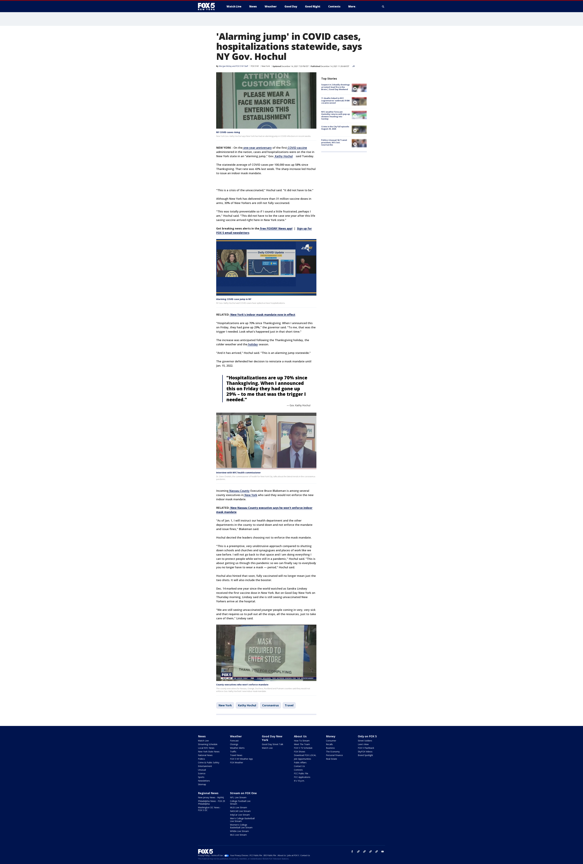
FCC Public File (301, 773)
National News (205, 755)
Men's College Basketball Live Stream (242, 820)
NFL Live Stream (238, 797)
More (351, 6)
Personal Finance (334, 755)
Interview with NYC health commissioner (238, 472)
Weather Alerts (237, 747)
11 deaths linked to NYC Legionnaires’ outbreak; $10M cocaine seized (335, 100)
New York (266, 66)
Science (201, 773)
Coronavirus (270, 705)
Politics (201, 758)
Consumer (331, 740)
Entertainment (205, 766)
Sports (201, 777)
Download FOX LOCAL (305, 755)
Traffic (233, 751)
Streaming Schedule (207, 744)
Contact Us (299, 766)
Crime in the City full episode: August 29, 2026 (335, 127)
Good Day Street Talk (272, 744)
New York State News (209, 751)
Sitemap (202, 784)
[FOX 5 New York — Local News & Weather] (208, 6)
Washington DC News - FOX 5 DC (209, 809)
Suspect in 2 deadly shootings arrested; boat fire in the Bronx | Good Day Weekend (335, 87)
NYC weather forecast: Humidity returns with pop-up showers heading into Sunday (335, 115)
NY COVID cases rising (228, 132)
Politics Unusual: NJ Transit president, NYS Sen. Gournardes (334, 142)
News (202, 736)
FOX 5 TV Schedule (303, 747)
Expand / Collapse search (383, 6)
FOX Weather (236, 762)
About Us (300, 736)
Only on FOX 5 (367, 736)
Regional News (208, 793)
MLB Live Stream (238, 807)
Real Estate (331, 758)
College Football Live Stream (240, 802)
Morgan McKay (225, 66)
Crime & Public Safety (208, 762)
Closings (234, 744)
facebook (352, 851)
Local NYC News (206, 747)
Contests (298, 769)
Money (330, 736)
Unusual (202, 769)
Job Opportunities (302, 758)
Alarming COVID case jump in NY (233, 299)
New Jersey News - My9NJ (211, 797)
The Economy (333, 751)
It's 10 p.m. (299, 780)
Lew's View (363, 744)
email (382, 851)
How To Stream (302, 740)
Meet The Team (302, 744)
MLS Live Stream (238, 834)
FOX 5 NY (255, 66)
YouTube (370, 851)
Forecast (234, 740)
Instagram (358, 851)
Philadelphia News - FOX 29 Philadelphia (211, 802)
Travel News (236, 755)
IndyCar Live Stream (240, 814)
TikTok (364, 851)
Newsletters (204, 780)
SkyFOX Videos (365, 751)
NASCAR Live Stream (240, 811)
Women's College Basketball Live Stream (241, 826)
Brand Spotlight (365, 755)
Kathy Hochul (247, 705)
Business (330, 747)
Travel (289, 705)
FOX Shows (299, 751)
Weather (236, 736)
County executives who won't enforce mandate (242, 684)
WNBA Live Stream (239, 831)
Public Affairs (300, 762)
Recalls (329, 744)
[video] (359, 88)
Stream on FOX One (243, 793)
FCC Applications (302, 777)
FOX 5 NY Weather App (241, 758)
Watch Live (203, 740)
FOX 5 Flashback (366, 747)
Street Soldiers (365, 740)
